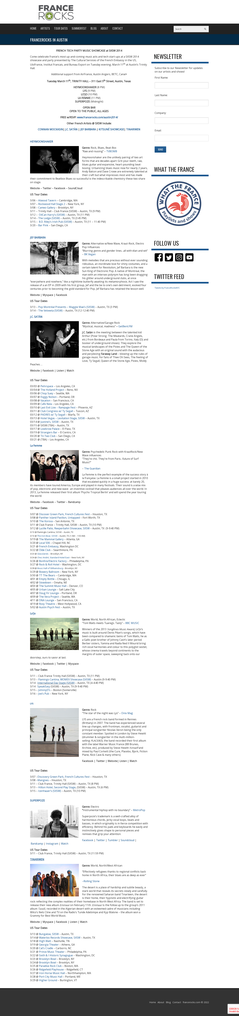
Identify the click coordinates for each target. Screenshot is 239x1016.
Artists (45, 28)
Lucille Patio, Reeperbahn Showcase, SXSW (64, 528)
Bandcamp (37, 843)
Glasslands (42, 553)
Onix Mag (127, 713)
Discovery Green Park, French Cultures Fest (64, 777)
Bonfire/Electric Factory (53, 561)
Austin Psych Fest (49, 607)
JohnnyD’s (44, 690)
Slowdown (45, 582)
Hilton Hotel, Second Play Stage (57, 787)
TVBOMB (111, 151)
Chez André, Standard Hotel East (53, 557)
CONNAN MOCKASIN (50, 129)
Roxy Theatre (47, 604)
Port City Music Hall (50, 976)
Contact (117, 28)
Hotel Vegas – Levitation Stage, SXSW (62, 418)
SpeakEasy (43, 686)
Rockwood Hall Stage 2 (51, 204)
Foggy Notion (48, 397)
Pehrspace (46, 386)
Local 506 (44, 543)
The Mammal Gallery (51, 539)
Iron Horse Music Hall (52, 973)
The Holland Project (52, 390)
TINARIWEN (133, 129)
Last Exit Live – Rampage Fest (57, 407)
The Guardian (92, 468)
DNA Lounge (46, 600)
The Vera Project (49, 596)
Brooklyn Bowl (47, 959)
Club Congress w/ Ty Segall (56, 411)
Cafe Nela (46, 404)
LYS (31, 703)
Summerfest (79, 28)
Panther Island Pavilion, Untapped (59, 517)
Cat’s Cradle (46, 948)
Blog (94, 28)
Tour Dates (61, 28)
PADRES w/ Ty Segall (52, 414)
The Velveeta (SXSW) (50, 310)
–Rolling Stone (91, 881)
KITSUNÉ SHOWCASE (111, 129)
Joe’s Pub (43, 693)
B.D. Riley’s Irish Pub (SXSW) (55, 222)
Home (33, 28)
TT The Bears (47, 575)
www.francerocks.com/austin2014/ (97, 117)
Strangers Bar (48, 432)
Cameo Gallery (46, 207)
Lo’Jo (33, 613)
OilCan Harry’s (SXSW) (52, 215)
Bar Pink (43, 225)
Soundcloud (127, 840)
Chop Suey (46, 393)
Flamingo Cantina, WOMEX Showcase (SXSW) (64, 679)
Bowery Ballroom (49, 572)
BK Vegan (90, 254)
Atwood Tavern (47, 200)
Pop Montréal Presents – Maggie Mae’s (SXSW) (66, 307)
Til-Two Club (47, 436)
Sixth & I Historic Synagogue (56, 955)
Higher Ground (48, 980)
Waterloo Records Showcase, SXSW (59, 937)
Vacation (45, 400)
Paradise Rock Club (50, 966)
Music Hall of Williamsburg (50, 568)
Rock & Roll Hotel (49, 564)
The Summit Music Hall (52, 586)
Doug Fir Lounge (49, 593)
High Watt (45, 941)
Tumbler (113, 840)
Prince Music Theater (52, 952)
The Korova (46, 521)
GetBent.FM (125, 326)
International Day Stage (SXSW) (56, 683)
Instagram (52, 843)
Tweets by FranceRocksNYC (167, 287)
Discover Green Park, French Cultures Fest (64, 514)
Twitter (100, 840)
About (104, 28)
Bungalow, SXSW (49, 934)
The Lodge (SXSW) (49, 218)
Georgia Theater (49, 944)
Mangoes (43, 780)
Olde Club (45, 550)
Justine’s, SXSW (49, 422)
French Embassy (49, 546)
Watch (64, 843)
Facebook (87, 840)
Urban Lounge (47, 589)
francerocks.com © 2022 (196, 1002)
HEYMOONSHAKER (41, 141)
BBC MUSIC (132, 623)
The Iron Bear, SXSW (47, 535)
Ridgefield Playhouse (51, 969)
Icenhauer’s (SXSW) (49, 791)
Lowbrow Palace (50, 429)
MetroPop (139, 810)
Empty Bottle (46, 579)
